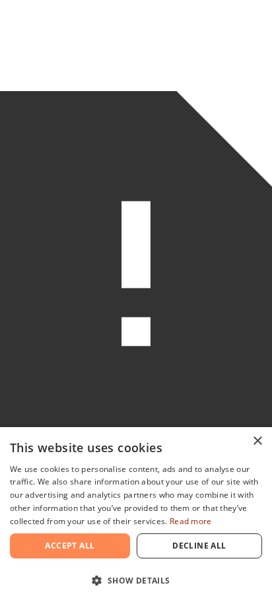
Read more (191, 521)
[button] (136, 580)
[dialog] (136, 515)
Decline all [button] (199, 545)
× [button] (257, 441)
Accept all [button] (69, 545)
